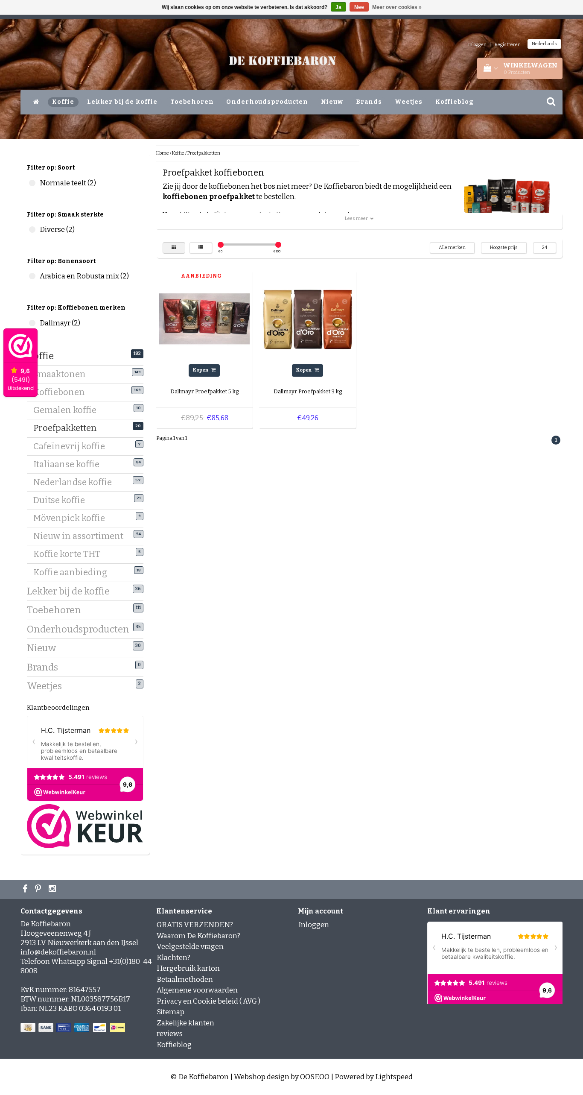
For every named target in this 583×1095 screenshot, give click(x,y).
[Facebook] (26, 889)
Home (162, 153)
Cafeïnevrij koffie (72, 446)
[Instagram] (53, 889)
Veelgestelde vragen (190, 946)
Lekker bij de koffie (122, 101)
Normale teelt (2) (32, 183)
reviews (170, 1033)
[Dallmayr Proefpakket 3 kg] (307, 318)
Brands (369, 101)
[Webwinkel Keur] (85, 825)
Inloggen (477, 44)
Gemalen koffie (68, 410)
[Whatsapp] (39, 889)
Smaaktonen (62, 374)
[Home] (36, 102)
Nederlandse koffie (75, 482)
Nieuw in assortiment (81, 536)
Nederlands (544, 44)
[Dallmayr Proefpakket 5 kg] (204, 318)
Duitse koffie (62, 500)
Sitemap (170, 1011)
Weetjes (409, 101)
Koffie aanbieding (73, 572)
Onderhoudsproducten (267, 101)
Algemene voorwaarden (197, 990)
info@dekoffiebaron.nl (58, 952)
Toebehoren (192, 101)
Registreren (508, 44)
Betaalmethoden (185, 979)
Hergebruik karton (188, 968)
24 (544, 247)
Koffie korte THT (70, 554)
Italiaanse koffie (69, 464)
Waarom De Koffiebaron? (198, 935)
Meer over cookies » (397, 7)
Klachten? (173, 957)
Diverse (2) (32, 229)
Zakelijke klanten (185, 1023)
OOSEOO (314, 1076)
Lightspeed (394, 1076)
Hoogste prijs (504, 247)
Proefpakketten (68, 428)
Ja (338, 7)
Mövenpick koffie (72, 518)
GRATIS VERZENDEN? (195, 924)
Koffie (63, 101)
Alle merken (452, 247)
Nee (359, 7)
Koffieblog (454, 101)
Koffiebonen (62, 392)
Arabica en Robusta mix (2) (32, 276)
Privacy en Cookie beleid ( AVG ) (208, 1001)
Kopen (201, 370)
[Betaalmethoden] (73, 1028)
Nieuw (332, 101)
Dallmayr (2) (32, 323)
